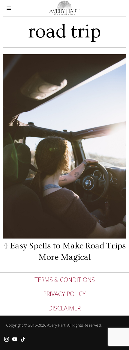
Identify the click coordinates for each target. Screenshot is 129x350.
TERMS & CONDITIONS (64, 280)
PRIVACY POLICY (64, 294)
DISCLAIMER (64, 308)
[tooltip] (6, 339)
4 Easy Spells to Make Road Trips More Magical (64, 251)
